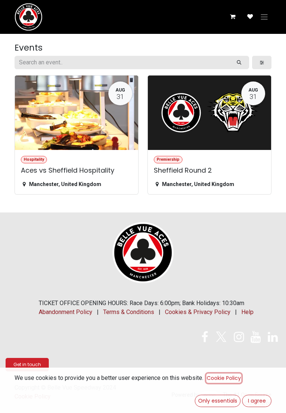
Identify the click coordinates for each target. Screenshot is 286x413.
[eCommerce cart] (232, 17)
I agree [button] (257, 400)
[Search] (239, 62)
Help (247, 312)
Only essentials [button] (217, 400)
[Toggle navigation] (264, 17)
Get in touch (27, 364)
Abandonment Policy (65, 312)
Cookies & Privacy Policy (198, 312)
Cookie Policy (224, 378)
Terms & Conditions (128, 312)
